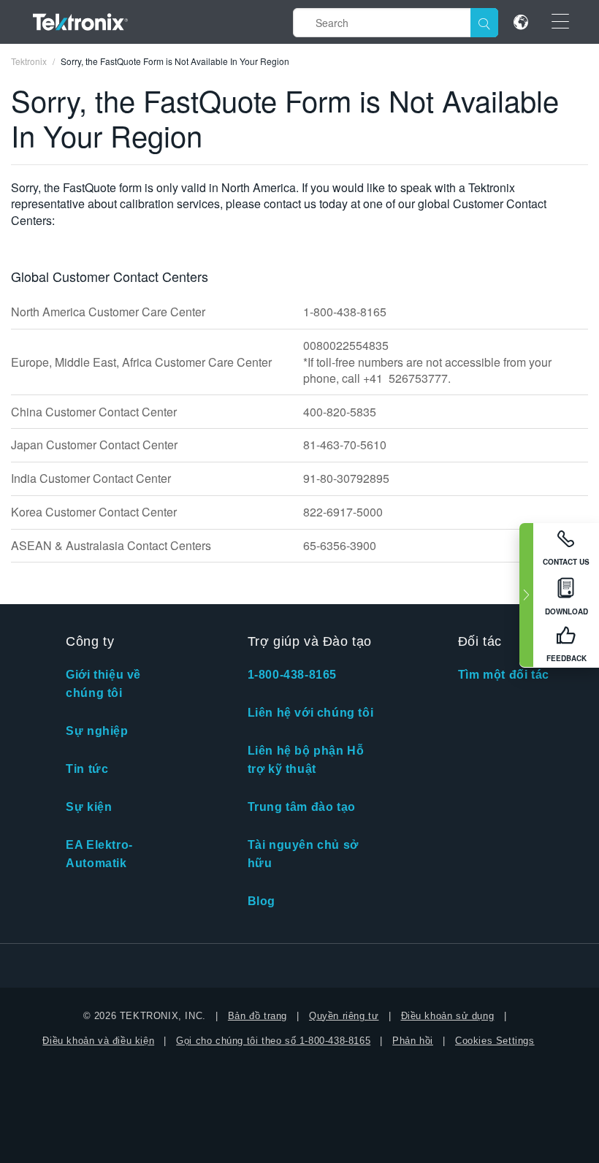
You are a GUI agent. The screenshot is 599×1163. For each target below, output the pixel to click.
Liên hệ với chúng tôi (311, 712)
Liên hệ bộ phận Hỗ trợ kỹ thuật (306, 759)
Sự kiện (89, 807)
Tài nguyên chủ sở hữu (303, 854)
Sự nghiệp (97, 731)
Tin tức (87, 769)
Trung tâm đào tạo (302, 807)
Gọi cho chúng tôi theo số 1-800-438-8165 (273, 1040)
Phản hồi (412, 1040)
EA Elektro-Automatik (99, 854)
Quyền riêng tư (343, 1015)
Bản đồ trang (257, 1015)
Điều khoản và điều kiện (98, 1040)
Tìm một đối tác (503, 674)
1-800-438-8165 (292, 674)
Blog (261, 901)
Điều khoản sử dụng (448, 1015)
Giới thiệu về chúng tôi (103, 683)
